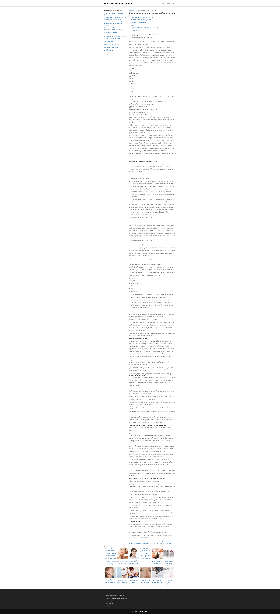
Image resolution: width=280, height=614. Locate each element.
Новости (168, 3)
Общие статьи (138, 542)
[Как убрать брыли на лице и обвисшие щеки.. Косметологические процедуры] (133, 577)
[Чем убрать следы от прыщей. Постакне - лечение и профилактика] (168, 577)
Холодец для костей (139, 543)
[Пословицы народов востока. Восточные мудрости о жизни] (145, 553)
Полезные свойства (160, 542)
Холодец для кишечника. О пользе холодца (141, 19)
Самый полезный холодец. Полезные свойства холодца (144, 27)
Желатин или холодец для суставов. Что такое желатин (144, 29)
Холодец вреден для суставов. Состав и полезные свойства (145, 20)
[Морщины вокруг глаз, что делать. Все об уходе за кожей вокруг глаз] (122, 558)
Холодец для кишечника (149, 542)
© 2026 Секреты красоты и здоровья (115, 595)
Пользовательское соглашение (119, 598)
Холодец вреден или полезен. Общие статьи (142, 17)
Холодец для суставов (159, 543)
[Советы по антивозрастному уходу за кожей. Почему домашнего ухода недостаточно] (168, 558)
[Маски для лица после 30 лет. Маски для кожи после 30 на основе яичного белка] (122, 577)
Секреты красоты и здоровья (119, 3)
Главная (162, 3)
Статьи (174, 3)
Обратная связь (110, 603)
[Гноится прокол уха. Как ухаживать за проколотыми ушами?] (110, 577)
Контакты (108, 598)
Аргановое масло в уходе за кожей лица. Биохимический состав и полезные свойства (114, 23)
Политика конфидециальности (113, 600)
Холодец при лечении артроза (139, 22)
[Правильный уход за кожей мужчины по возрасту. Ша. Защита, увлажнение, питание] (157, 558)
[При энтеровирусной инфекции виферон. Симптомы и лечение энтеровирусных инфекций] (110, 556)
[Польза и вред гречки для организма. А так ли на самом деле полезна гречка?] (133, 558)
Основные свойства (137, 30)
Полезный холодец (149, 543)
